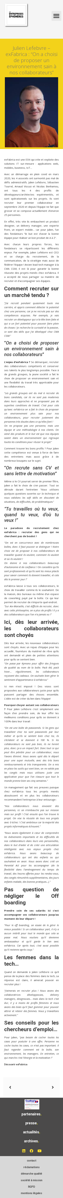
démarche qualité (31, 1173)
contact (31, 1160)
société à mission (31, 1180)
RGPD (31, 1186)
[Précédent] (20, 1087)
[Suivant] (42, 1087)
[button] (56, 16)
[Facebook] (31, 1150)
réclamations (31, 1167)
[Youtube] (39, 1150)
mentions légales (31, 1193)
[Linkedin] (23, 1150)
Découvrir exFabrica (15, 1064)
